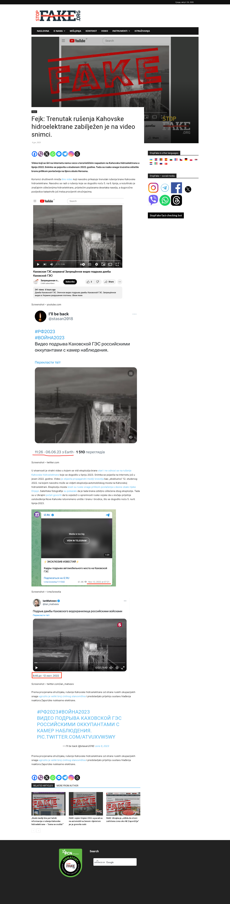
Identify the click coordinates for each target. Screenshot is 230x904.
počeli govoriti (54, 495)
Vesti (34, 112)
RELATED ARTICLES (43, 785)
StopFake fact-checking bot (166, 215)
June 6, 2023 (102, 746)
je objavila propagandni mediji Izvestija (82, 478)
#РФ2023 (47, 712)
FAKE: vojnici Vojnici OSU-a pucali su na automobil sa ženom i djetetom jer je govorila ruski (85, 821)
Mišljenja (75, 30)
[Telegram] (65, 154)
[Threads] (77, 154)
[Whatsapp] (53, 154)
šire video (67, 179)
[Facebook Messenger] (59, 154)
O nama (58, 30)
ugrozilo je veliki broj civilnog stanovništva (62, 696)
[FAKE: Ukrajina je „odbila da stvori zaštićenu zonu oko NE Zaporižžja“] (123, 804)
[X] (46, 154)
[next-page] (38, 831)
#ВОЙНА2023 (74, 712)
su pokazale (70, 491)
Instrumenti (120, 30)
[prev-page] (33, 831)
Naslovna (43, 30)
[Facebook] (34, 154)
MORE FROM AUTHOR (67, 785)
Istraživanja (142, 30)
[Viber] (40, 154)
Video (104, 30)
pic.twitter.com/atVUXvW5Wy (76, 737)
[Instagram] (71, 154)
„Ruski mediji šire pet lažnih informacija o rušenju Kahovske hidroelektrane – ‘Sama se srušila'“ (47, 821)
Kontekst (91, 30)
